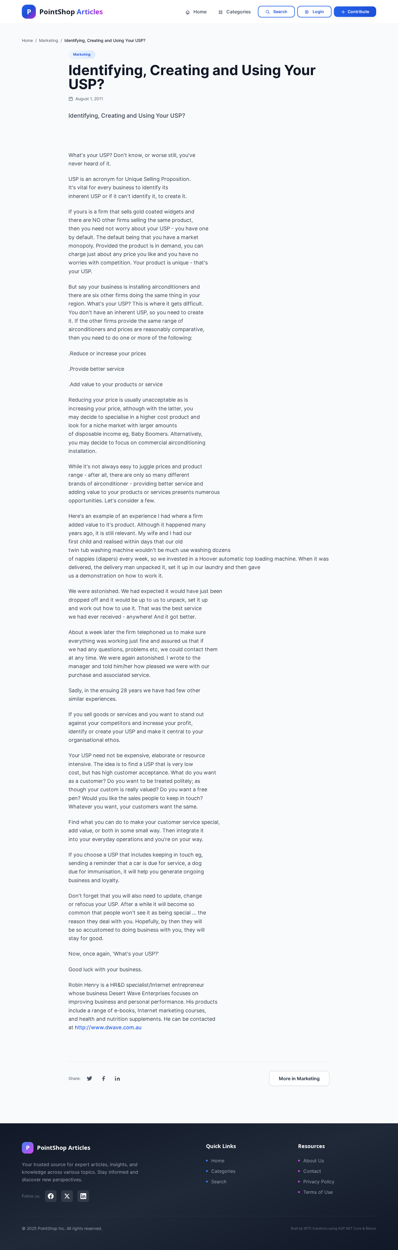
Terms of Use (318, 1192)
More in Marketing (299, 1078)
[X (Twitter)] (67, 1196)
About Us (313, 1161)
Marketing (82, 54)
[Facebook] (51, 1196)
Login (318, 11)
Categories (238, 12)
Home (199, 12)
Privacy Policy (318, 1181)
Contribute (358, 11)
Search (279, 11)
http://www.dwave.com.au (108, 1027)
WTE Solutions (315, 1228)
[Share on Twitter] (89, 1078)
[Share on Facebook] (103, 1078)
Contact (312, 1171)
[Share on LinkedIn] (117, 1078)
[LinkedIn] (83, 1196)
